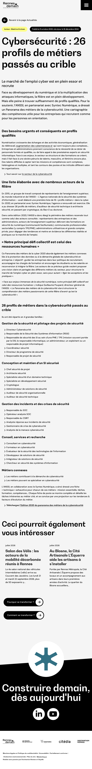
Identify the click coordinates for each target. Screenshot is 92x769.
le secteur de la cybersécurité (37, 174)
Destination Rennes (29, 759)
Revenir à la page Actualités (23, 20)
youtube (53, 714)
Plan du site (31, 757)
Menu (86, 5)
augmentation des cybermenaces (33, 145)
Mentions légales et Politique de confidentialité (20, 753)
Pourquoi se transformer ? (20, 602)
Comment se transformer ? (20, 615)
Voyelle (41, 759)
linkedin (39, 714)
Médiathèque (42, 757)
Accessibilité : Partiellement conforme (53, 753)
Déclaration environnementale (14, 757)
